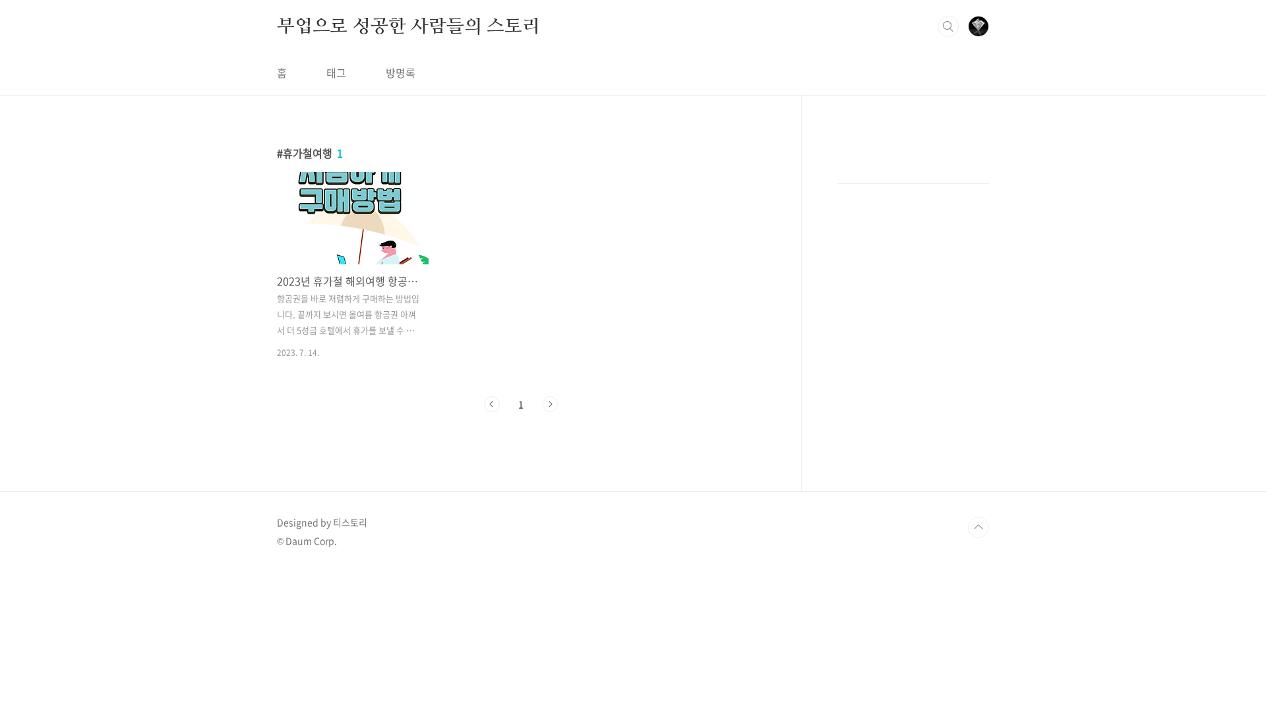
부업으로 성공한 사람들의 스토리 (408, 25)
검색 (948, 26)
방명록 (400, 72)
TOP (978, 527)
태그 (336, 72)
